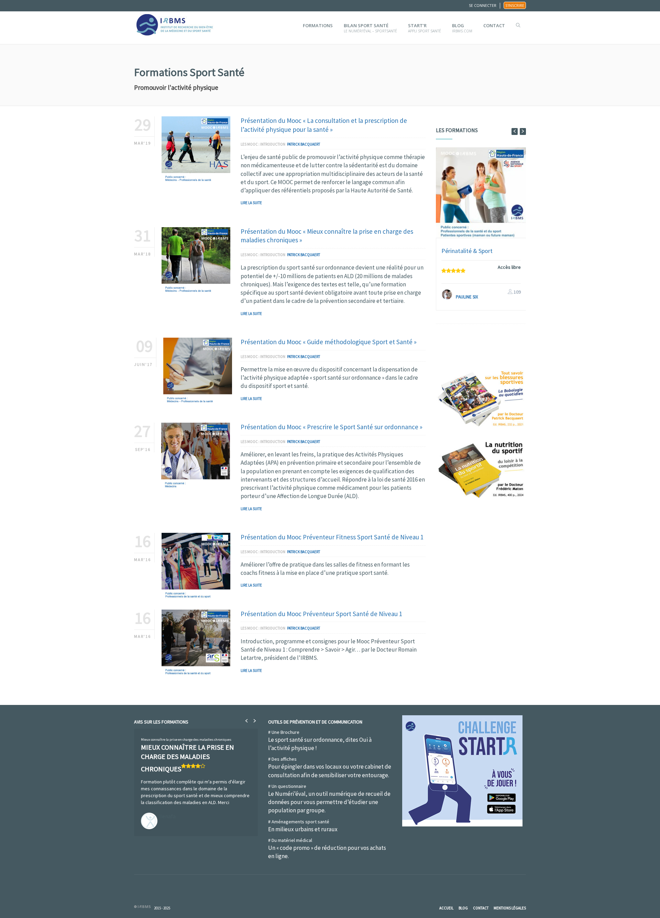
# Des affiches (329, 767)
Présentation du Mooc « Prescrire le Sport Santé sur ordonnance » (331, 427)
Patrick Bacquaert (303, 144)
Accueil (446, 908)
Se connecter (482, 5)
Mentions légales (510, 908)
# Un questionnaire (329, 798)
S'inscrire (514, 5)
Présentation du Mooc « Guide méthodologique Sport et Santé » (329, 342)
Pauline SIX (467, 297)
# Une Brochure (320, 740)
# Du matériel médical (327, 848)
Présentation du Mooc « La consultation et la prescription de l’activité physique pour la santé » (324, 125)
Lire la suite (251, 202)
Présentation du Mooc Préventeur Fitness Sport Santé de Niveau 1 (332, 537)
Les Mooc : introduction (263, 144)
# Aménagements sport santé (303, 826)
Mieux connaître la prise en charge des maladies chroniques (186, 739)
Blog (463, 908)
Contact (480, 908)
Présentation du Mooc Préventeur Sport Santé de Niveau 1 (321, 614)
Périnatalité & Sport (467, 251)
